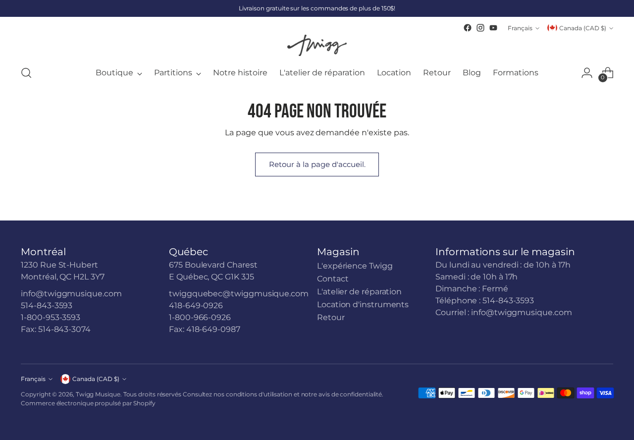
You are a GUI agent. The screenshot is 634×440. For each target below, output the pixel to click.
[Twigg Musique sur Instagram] (480, 27)
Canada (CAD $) (582, 28)
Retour (331, 317)
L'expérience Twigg (355, 266)
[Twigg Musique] (317, 45)
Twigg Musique (98, 394)
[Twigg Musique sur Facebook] (467, 27)
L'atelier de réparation (359, 291)
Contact (332, 278)
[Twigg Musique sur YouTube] (493, 27)
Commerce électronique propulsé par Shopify (88, 403)
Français (520, 28)
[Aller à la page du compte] (587, 73)
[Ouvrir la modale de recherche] (26, 73)
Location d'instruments (363, 304)
